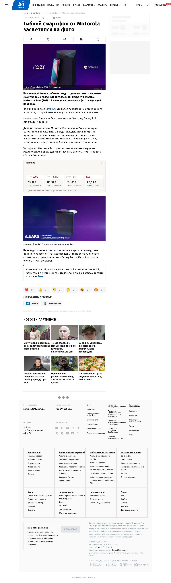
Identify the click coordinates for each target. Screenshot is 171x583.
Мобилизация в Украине (102, 452)
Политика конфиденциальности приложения (117, 422)
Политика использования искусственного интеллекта (114, 413)
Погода (31, 474)
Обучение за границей (69, 513)
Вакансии (133, 415)
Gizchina (50, 108)
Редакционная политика (93, 414)
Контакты (133, 411)
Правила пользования (96, 433)
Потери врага (65, 481)
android (96, 564)
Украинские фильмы (37, 499)
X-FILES (76, 5)
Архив (131, 426)
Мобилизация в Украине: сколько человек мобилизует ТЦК (102, 480)
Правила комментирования (115, 437)
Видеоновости (34, 467)
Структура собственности (135, 421)
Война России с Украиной (72, 452)
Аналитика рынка (97, 495)
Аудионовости (34, 470)
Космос (66, 5)
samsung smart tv (141, 564)
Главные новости (35, 456)
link (57, 428)
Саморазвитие (65, 509)
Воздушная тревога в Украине (72, 467)
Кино (30, 492)
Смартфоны (89, 5)
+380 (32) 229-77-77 (104, 547)
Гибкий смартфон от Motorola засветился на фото (64, 13)
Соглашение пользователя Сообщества (113, 430)
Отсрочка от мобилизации (101, 473)
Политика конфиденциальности (117, 406)
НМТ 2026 (63, 506)
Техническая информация (134, 406)
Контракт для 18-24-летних (101, 470)
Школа (62, 502)
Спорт (124, 492)
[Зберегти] (97, 39)
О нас (89, 405)
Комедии (31, 506)
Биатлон (124, 506)
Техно (26, 13)
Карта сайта (134, 430)
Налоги (124, 473)
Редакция (91, 409)
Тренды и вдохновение (100, 503)
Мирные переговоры (68, 463)
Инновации (38, 5)
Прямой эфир (34, 463)
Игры (131, 435)
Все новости (34, 452)
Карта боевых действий (69, 460)
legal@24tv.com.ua (119, 550)
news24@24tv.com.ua (34, 409)
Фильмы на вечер (35, 503)
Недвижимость (97, 492)
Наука (50, 5)
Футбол (124, 499)
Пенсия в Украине (129, 477)
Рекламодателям (94, 429)
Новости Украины (35, 460)
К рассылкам (70, 529)
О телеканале (92, 420)
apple (111, 564)
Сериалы (31, 510)
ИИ (57, 5)
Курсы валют (126, 460)
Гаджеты (103, 5)
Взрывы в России (66, 477)
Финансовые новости (130, 463)
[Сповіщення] (148, 5)
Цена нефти (126, 456)
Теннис (124, 503)
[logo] (21, 5)
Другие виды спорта (129, 510)
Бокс (123, 495)
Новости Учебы (67, 492)
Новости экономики (131, 452)
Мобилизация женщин (100, 466)
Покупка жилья (96, 499)
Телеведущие (92, 424)
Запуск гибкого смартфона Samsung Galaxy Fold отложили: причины (60, 120)
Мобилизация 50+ (97, 462)
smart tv (126, 564)
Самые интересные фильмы (40, 495)
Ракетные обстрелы (67, 456)
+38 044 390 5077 (64, 409)
